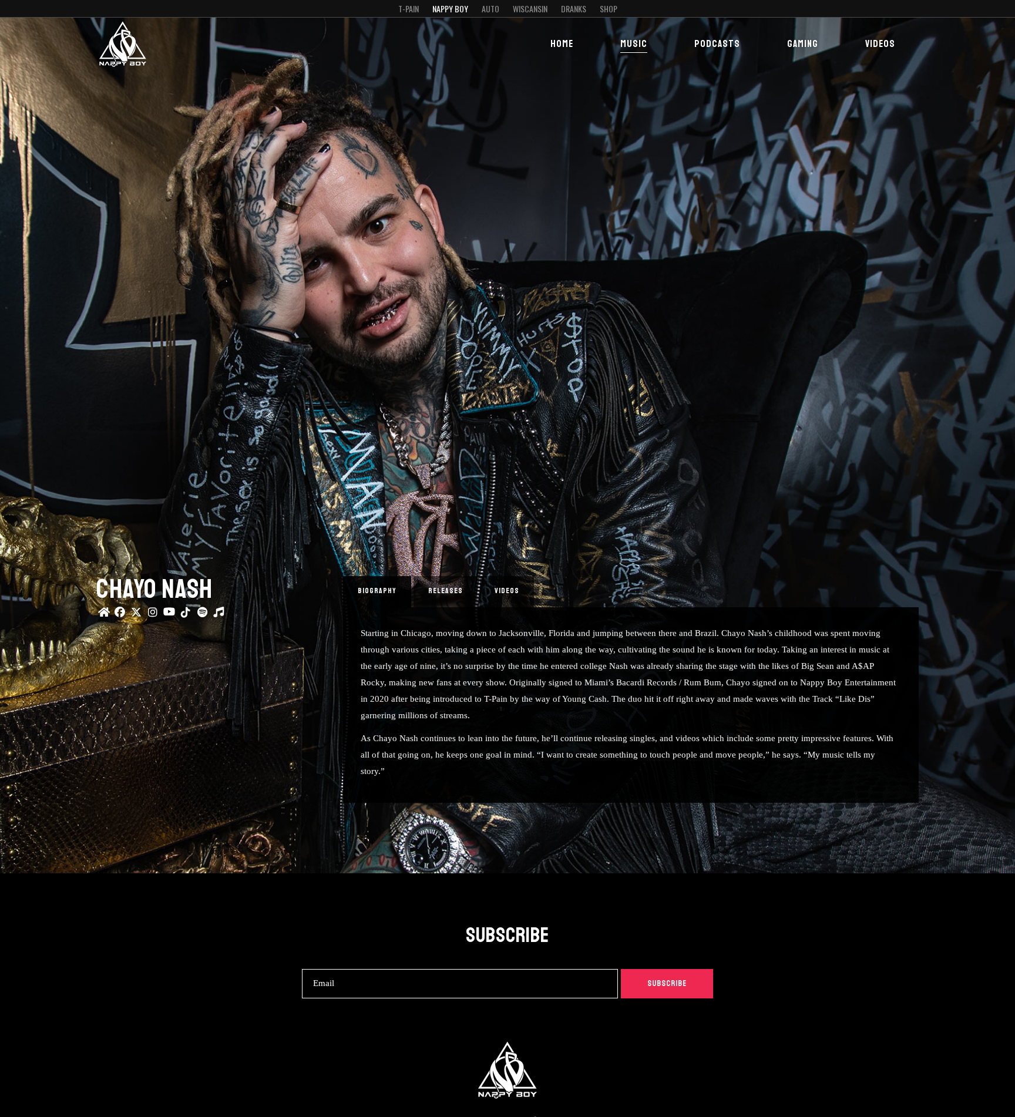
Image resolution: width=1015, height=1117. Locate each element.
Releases (445, 590)
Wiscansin (530, 8)
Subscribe (667, 983)
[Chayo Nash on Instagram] (153, 613)
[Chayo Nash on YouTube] (169, 613)
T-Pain (408, 8)
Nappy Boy (450, 8)
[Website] (103, 613)
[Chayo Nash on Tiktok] (186, 613)
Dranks (573, 8)
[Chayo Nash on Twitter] (136, 613)
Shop (608, 8)
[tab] (377, 591)
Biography (377, 590)
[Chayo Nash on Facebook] (120, 613)
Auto (490, 8)
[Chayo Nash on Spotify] (202, 613)
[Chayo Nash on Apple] (218, 613)
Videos (507, 590)
